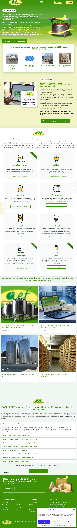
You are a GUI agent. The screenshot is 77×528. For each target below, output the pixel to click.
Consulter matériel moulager (20, 206)
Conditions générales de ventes (64, 525)
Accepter (44, 522)
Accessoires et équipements (56, 267)
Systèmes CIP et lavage (20, 268)
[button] (74, 510)
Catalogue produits (9, 499)
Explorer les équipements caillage (56, 176)
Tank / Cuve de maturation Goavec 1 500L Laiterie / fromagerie (12, 68)
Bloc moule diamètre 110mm (65, 66)
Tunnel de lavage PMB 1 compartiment (47, 66)
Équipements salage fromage (20, 236)
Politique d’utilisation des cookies (48, 525)
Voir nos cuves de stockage (20, 176)
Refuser (56, 522)
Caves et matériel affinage (56, 236)
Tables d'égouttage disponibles (56, 205)
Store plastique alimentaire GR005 (29, 66)
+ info (11, 58)
